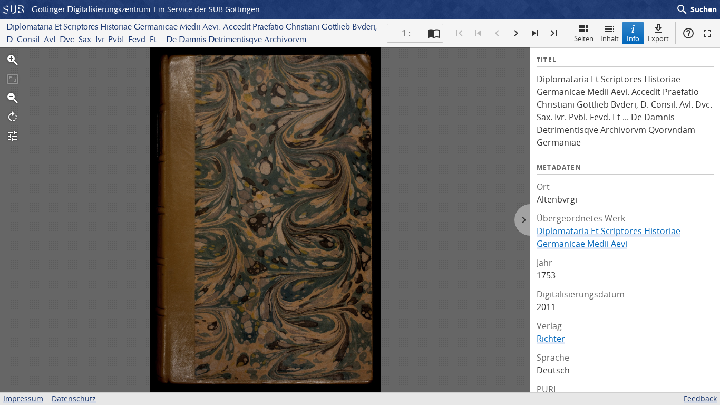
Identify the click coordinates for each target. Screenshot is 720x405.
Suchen (696, 9)
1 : (406, 33)
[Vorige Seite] (497, 33)
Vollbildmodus (707, 33)
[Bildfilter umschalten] (12, 136)
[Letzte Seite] (553, 33)
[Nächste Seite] (516, 33)
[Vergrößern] (12, 60)
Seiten (583, 38)
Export (658, 38)
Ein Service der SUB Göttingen (207, 9)
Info (633, 38)
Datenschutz (74, 398)
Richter (551, 338)
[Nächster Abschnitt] (535, 33)
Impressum (23, 398)
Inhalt (609, 38)
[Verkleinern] (12, 98)
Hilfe (688, 33)
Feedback (700, 398)
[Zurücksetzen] (12, 79)
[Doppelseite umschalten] (433, 33)
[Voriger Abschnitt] (478, 33)
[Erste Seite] (459, 33)
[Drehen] (12, 117)
